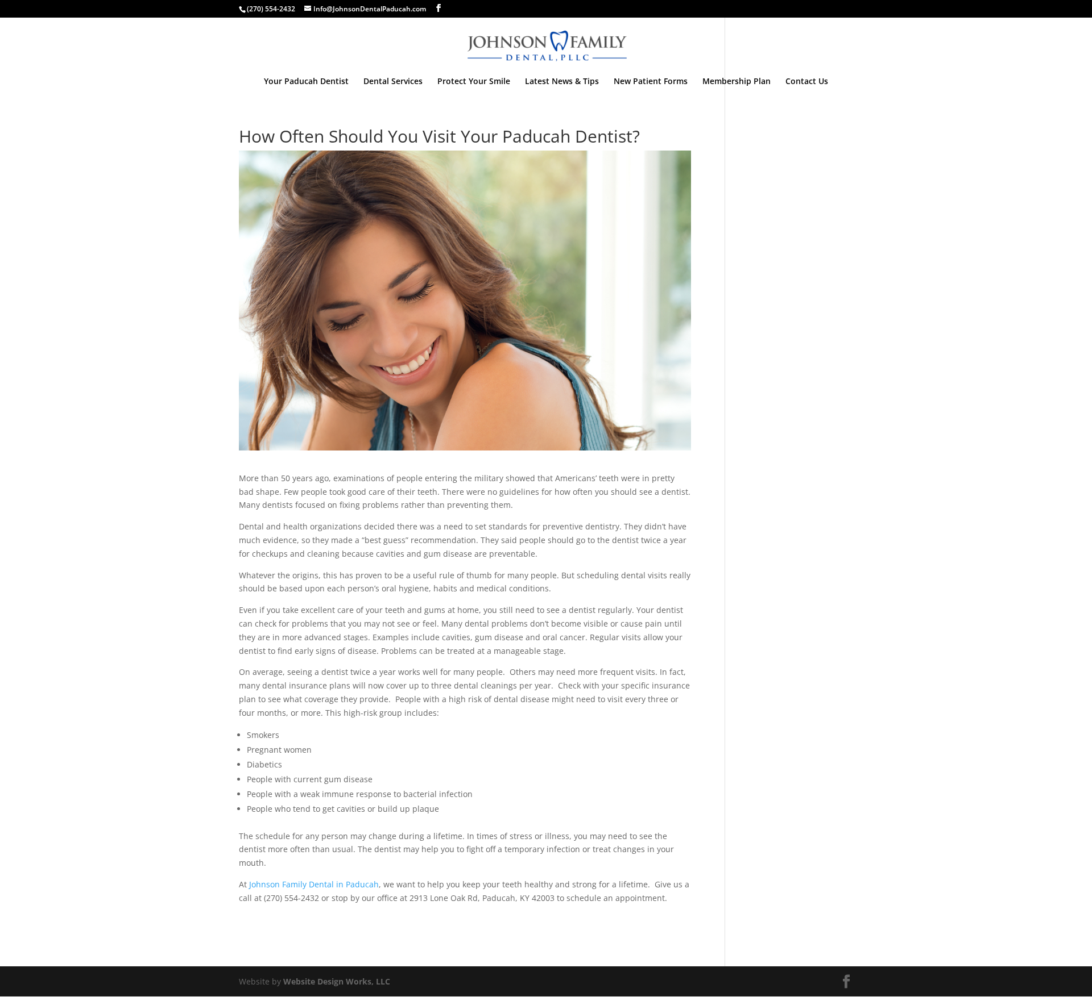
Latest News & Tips (562, 81)
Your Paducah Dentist (306, 81)
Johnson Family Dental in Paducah (314, 884)
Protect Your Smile (473, 81)
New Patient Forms (651, 81)
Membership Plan (736, 81)
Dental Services (393, 81)
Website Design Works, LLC (336, 981)
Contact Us (806, 81)
